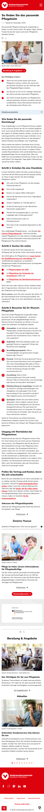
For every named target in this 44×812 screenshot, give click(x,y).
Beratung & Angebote (12, 70)
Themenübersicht (20, 594)
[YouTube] (24, 786)
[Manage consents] (39, 807)
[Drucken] (2, 38)
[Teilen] (6, 38)
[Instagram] (8, 786)
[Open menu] (4, 808)
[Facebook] (3, 786)
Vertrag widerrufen (22, 804)
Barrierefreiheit (34, 798)
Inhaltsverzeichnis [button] (10, 112)
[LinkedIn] (19, 786)
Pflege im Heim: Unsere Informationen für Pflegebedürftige (20, 568)
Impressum (21, 798)
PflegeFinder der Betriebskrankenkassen (25, 279)
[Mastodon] (14, 786)
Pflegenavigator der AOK (19, 269)
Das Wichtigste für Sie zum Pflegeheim (21, 677)
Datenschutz (9, 798)
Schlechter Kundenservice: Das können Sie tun (21, 734)
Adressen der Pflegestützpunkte (17, 503)
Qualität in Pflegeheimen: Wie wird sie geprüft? (19, 527)
